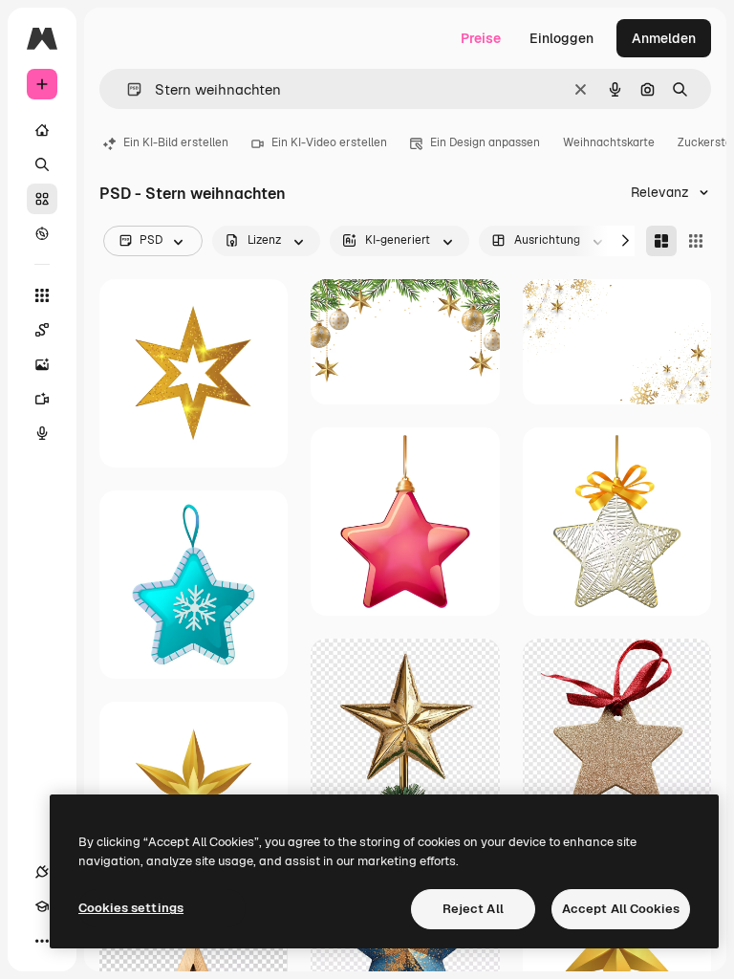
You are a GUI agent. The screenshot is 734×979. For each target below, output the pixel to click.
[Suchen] (42, 164)
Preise (481, 38)
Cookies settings (131, 908)
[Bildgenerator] (42, 364)
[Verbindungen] (42, 872)
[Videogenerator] (42, 398)
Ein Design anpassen (485, 142)
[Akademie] (42, 906)
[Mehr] (42, 940)
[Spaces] (42, 330)
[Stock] (42, 199)
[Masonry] (661, 241)
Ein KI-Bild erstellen (175, 142)
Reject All (473, 909)
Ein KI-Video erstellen (329, 142)
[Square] (695, 241)
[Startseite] (42, 130)
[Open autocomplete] (126, 89)
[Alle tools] (42, 295)
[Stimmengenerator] (42, 433)
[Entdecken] (42, 233)
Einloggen (561, 38)
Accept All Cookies (621, 909)
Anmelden (664, 38)
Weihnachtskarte (609, 142)
